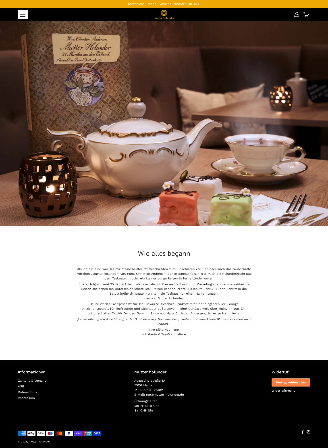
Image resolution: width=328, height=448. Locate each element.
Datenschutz (27, 392)
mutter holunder (39, 441)
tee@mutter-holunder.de (165, 394)
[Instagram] (308, 432)
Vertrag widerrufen (291, 382)
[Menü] (23, 14)
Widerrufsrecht (283, 390)
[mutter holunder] (164, 14)
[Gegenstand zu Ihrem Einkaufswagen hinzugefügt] (306, 14)
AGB (21, 386)
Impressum (26, 398)
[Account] (296, 14)
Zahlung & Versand (32, 380)
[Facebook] (302, 432)
